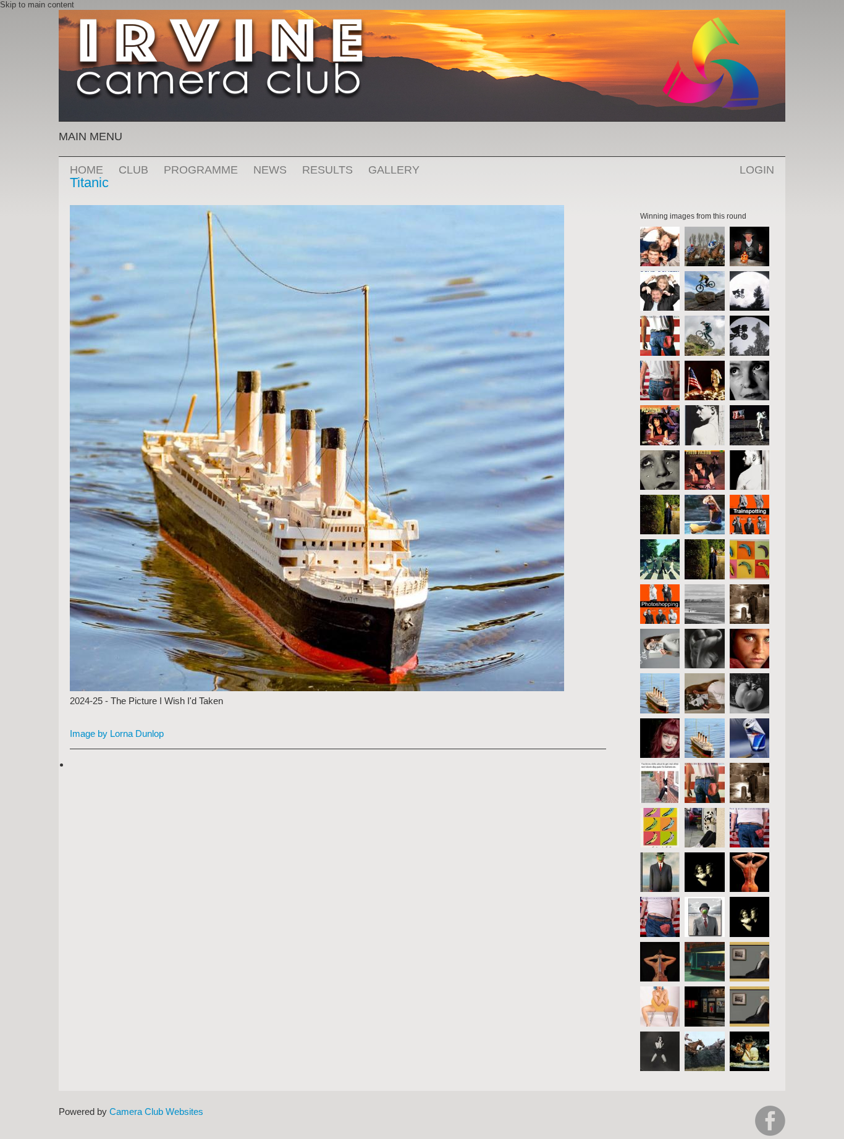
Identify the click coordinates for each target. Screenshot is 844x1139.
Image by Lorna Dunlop (117, 733)
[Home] (422, 16)
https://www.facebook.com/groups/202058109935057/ (770, 1121)
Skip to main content (37, 4)
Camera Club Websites (156, 1111)
